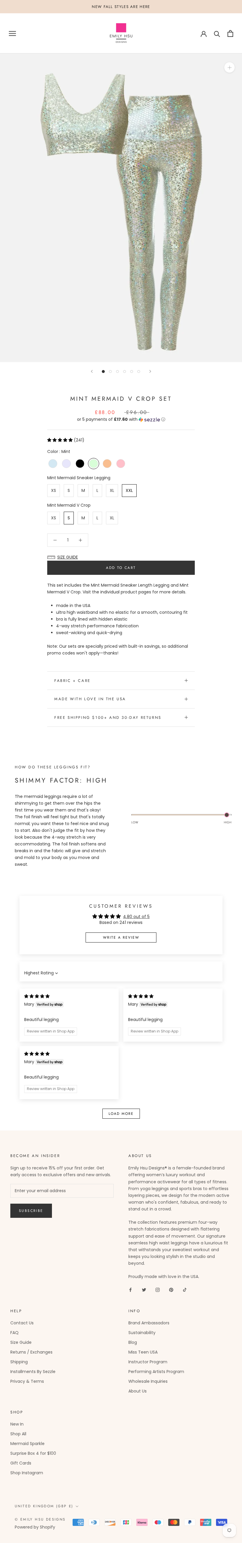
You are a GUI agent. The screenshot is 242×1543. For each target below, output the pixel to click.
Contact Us (22, 1323)
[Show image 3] (117, 371)
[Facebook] (130, 1289)
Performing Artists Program (156, 1372)
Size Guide (21, 1342)
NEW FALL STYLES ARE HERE (121, 6)
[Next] (150, 371)
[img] (37, 996)
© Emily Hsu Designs (40, 1519)
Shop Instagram (26, 1473)
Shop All (18, 1434)
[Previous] (92, 371)
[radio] (52, 463)
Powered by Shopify (35, 1527)
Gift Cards (20, 1463)
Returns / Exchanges (31, 1352)
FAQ (14, 1333)
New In (17, 1424)
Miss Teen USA (143, 1352)
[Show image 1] (103, 371)
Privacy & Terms (27, 1381)
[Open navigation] (12, 33)
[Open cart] (230, 33)
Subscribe (31, 1210)
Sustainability (142, 1333)
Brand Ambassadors (148, 1323)
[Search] (217, 33)
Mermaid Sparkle (27, 1444)
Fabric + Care (72, 680)
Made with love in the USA (90, 699)
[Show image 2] (110, 371)
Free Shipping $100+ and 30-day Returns (107, 717)
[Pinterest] (171, 1289)
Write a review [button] (121, 937)
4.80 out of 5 (136, 916)
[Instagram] (158, 1289)
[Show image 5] (131, 371)
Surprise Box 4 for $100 (33, 1453)
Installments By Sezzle (32, 1372)
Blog (132, 1342)
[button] (121, 419)
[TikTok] (185, 1289)
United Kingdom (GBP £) (44, 1506)
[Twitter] (144, 1289)
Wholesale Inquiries (148, 1381)
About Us (137, 1391)
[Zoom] (229, 67)
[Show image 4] (124, 371)
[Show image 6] (138, 371)
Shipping (19, 1362)
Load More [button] (121, 1113)
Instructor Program (147, 1362)
